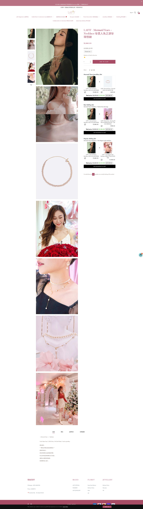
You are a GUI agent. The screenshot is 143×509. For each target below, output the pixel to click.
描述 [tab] (53, 432)
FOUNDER (75, 488)
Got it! (107, 506)
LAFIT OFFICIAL (76, 485)
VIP (88, 493)
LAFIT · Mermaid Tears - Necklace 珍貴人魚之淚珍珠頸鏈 (91, 89)
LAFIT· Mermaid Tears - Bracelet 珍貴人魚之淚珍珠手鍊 (108, 89)
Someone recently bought (40, 474)
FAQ (89, 490)
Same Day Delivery (92, 485)
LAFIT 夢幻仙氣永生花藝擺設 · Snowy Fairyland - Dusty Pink (45, 474)
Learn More (65, 506)
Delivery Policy (91, 488)
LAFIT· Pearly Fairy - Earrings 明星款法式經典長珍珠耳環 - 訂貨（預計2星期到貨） (108, 122)
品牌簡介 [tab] (71, 432)
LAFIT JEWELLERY (76, 490)
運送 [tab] (62, 432)
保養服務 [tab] (82, 432)
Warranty (105, 488)
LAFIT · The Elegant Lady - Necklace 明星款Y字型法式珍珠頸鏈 (108, 156)
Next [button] (31, 85)
